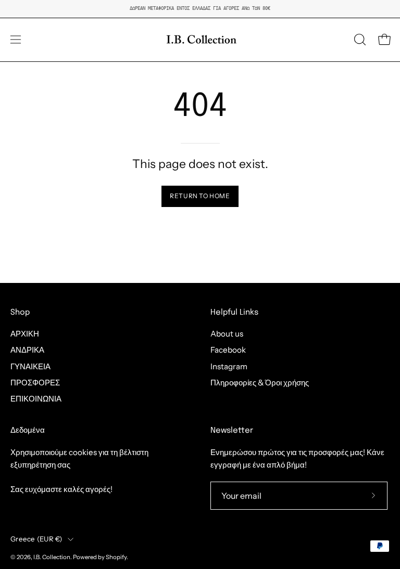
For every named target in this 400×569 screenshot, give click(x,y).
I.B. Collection (51, 557)
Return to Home (200, 196)
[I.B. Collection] (200, 40)
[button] (359, 39)
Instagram (228, 366)
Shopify (116, 557)
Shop (20, 312)
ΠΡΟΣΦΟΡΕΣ (35, 382)
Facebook (228, 350)
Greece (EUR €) (36, 539)
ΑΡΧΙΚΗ (24, 334)
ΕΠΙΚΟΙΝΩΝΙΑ (35, 399)
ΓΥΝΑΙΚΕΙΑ (30, 366)
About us (226, 334)
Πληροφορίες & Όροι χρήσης (259, 382)
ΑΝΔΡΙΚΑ (27, 350)
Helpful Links (234, 312)
